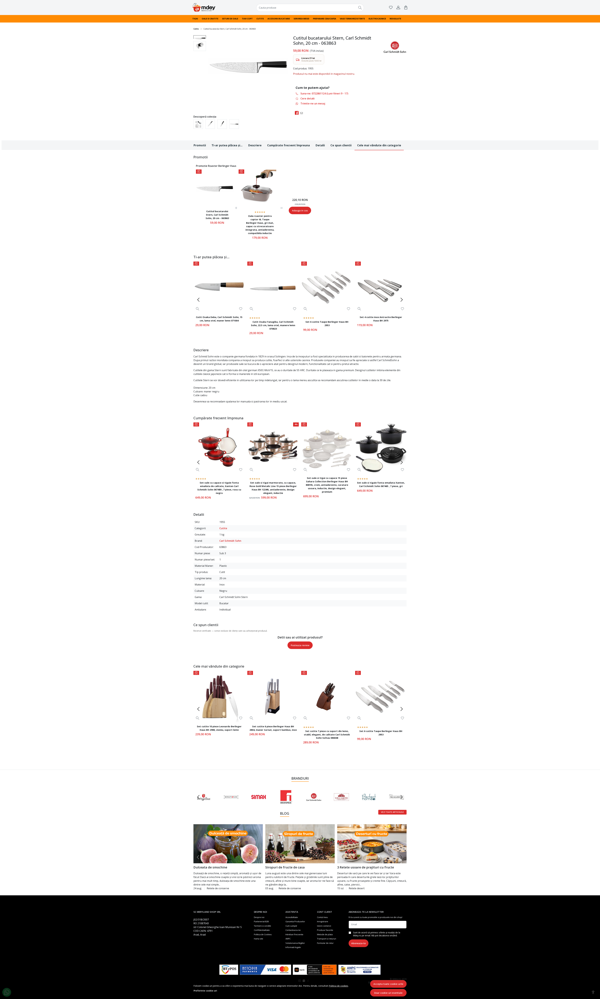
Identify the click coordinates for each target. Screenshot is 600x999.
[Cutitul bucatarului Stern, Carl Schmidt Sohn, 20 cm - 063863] (215, 188)
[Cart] (406, 7)
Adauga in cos (300, 210)
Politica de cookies (338, 985)
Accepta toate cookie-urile (388, 983)
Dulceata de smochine (210, 867)
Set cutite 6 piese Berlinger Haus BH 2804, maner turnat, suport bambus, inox (273, 728)
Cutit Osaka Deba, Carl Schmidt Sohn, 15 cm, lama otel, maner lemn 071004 (219, 318)
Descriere (255, 145)
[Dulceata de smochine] (228, 843)
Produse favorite (325, 930)
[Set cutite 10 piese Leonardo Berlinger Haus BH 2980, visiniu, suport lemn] (219, 696)
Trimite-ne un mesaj (312, 103)
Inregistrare (322, 921)
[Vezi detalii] (197, 308)
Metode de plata (325, 934)
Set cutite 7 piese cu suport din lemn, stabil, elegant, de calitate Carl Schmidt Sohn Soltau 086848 (327, 734)
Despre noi (259, 917)
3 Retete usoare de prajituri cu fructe (365, 867)
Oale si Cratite (210, 18)
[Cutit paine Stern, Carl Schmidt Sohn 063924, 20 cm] (234, 124)
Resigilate (395, 18)
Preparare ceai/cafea (324, 18)
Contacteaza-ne (293, 930)
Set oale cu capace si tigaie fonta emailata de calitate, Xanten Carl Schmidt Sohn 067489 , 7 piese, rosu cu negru (219, 487)
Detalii (320, 145)
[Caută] (360, 7)
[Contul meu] (398, 7)
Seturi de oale (230, 18)
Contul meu (322, 917)
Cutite (260, 18)
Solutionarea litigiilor (295, 943)
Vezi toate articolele (392, 812)
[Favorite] (391, 7)
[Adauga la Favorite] (240, 308)
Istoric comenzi (324, 925)
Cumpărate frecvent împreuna (288, 145)
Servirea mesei (301, 18)
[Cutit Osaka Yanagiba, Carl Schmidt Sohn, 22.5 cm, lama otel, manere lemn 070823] (273, 287)
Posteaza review (300, 645)
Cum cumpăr (291, 925)
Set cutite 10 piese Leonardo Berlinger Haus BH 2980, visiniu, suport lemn (219, 728)
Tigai (195, 18)
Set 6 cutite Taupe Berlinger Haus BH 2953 (326, 323)
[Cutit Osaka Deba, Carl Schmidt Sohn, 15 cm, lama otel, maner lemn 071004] (219, 287)
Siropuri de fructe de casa (285, 867)
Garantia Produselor (295, 921)
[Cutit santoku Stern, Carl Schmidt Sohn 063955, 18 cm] (210, 124)
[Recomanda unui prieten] (302, 113)
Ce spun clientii (341, 145)
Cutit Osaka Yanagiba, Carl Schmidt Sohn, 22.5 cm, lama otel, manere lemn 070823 (273, 325)
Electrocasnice (377, 18)
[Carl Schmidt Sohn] (314, 803)
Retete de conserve (218, 888)
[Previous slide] (198, 299)
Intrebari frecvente (294, 934)
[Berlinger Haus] (203, 803)
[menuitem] (199, 37)
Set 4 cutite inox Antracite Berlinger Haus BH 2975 (381, 318)
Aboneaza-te (358, 943)
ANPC (288, 938)
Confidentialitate (262, 930)
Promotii (199, 145)
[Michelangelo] (397, 803)
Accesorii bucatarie (279, 18)
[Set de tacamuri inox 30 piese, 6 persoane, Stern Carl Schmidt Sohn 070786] (198, 124)
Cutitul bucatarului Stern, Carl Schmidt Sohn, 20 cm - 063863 (217, 215)
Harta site (258, 938)
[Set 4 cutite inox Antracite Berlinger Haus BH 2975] (381, 287)
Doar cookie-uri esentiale (388, 992)
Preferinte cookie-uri (205, 990)
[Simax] (259, 803)
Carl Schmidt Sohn (230, 540)
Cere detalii (307, 98)
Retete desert (357, 888)
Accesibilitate (291, 917)
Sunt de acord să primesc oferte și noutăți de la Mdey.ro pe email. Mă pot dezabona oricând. (376, 934)
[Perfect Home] (369, 803)
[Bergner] (286, 803)
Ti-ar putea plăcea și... (227, 145)
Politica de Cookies (263, 934)
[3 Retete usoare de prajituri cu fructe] (372, 843)
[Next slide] (401, 299)
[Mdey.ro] (211, 7)
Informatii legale (293, 947)
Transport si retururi (326, 938)
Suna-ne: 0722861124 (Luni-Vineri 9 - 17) (324, 93)
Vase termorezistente (352, 18)
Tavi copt (247, 18)
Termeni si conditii (262, 925)
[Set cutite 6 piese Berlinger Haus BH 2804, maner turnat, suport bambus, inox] (273, 696)
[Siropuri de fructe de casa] (300, 843)
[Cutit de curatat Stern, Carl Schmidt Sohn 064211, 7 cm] (222, 124)
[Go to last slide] (198, 797)
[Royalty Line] (231, 803)
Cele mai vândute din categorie (379, 145)
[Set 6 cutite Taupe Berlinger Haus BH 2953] (327, 287)
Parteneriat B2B (261, 921)
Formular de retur (325, 943)
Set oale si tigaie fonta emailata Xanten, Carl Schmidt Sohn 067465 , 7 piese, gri (381, 484)
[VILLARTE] (341, 803)
